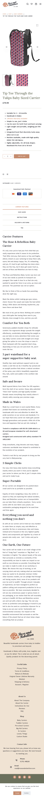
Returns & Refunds (22, 674)
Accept (17, 793)
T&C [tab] (22, 228)
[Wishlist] (32, 4)
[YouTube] (24, 777)
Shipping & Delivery (22, 682)
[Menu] (40, 4)
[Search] (27, 4)
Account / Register (22, 685)
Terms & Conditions (22, 671)
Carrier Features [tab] (22, 207)
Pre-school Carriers (22, 726)
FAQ (22, 711)
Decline (26, 793)
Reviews (22, 708)
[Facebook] (14, 777)
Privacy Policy (22, 668)
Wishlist (22, 679)
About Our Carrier (22, 703)
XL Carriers (22, 731)
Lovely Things (22, 734)
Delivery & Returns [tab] (22, 223)
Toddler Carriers (22, 723)
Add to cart (21, 156)
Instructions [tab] (22, 217)
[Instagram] (19, 777)
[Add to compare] (7, 174)
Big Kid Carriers (22, 728)
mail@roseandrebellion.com (25, 768)
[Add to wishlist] (3, 174)
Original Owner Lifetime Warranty (22, 676)
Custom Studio (22, 736)
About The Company (21, 700)
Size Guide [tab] (22, 212)
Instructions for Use (22, 706)
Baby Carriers (16, 183)
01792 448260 (25, 761)
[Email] (29, 777)
